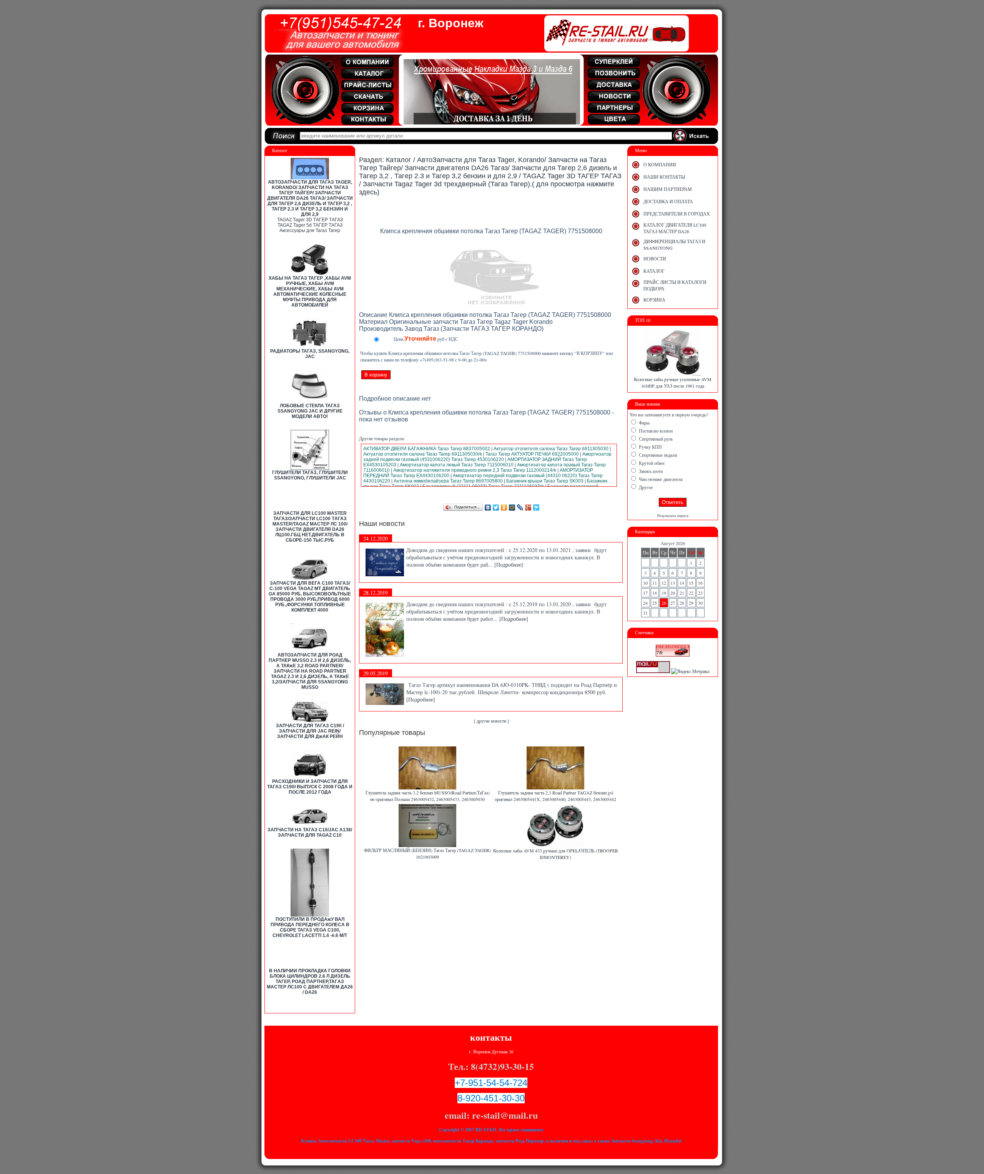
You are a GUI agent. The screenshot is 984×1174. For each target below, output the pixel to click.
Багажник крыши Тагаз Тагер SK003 (544, 481)
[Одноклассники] (504, 507)
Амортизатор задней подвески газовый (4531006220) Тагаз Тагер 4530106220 (487, 456)
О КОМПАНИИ (659, 164)
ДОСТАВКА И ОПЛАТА (668, 201)
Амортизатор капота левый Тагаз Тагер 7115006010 (457, 465)
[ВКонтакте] (488, 507)
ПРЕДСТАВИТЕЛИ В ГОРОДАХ (676, 214)
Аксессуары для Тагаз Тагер (309, 230)
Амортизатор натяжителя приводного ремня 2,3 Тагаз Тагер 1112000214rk (474, 470)
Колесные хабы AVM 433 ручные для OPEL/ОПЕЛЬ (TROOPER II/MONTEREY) (555, 853)
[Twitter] (496, 507)
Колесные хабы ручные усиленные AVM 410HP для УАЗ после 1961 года (672, 382)
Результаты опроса (672, 516)
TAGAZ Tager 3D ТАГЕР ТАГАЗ (310, 219)
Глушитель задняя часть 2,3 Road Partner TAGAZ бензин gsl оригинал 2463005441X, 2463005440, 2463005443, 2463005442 (555, 795)
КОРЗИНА (654, 300)
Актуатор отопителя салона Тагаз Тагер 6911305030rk (422, 454)
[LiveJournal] (520, 507)
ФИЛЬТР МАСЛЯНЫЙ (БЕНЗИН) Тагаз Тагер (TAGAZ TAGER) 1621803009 (427, 853)
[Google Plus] (528, 507)
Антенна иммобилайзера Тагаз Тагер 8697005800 (448, 481)
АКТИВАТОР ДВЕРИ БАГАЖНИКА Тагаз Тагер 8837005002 (426, 448)
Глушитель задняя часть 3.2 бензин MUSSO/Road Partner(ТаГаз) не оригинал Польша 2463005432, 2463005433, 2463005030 (428, 795)
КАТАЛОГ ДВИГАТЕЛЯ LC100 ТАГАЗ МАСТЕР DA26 (674, 228)
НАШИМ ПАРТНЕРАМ (667, 189)
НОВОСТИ (654, 258)
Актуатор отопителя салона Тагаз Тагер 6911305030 (551, 448)
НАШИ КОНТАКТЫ (664, 177)
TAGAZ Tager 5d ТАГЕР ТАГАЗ (310, 225)
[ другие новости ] (491, 721)
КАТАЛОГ (654, 271)
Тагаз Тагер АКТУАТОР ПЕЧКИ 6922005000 (532, 454)
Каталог (398, 160)
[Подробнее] (508, 564)
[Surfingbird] (536, 507)
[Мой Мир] (512, 507)
